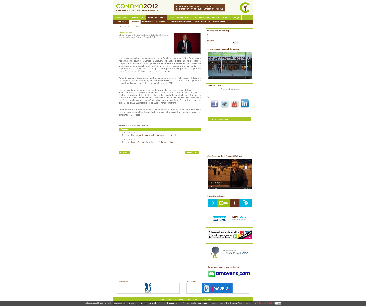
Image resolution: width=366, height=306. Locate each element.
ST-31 (133, 133)
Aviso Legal (206, 300)
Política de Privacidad (174, 300)
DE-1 (133, 140)
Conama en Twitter (214, 86)
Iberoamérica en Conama (216, 196)
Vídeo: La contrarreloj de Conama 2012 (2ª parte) (225, 156)
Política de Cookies (192, 300)
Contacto (160, 300)
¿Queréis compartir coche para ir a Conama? (223, 267)
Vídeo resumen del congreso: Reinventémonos (223, 49)
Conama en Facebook (215, 115)
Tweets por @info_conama (230, 89)
